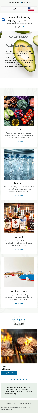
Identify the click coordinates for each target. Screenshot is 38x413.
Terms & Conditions (25, 403)
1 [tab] (11, 379)
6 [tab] (26, 379)
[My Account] (19, 27)
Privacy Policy (12, 403)
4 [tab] (20, 379)
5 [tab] (23, 379)
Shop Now (19, 142)
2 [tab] (14, 379)
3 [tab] (17, 379)
